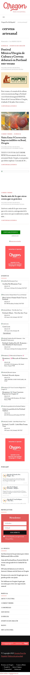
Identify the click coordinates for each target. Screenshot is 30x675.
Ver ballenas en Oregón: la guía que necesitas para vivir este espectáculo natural (13, 583)
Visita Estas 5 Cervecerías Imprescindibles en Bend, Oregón (13, 140)
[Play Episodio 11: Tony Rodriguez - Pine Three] (5, 500)
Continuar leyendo (9, 106)
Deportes (5, 612)
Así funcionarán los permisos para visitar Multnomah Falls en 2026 (15, 555)
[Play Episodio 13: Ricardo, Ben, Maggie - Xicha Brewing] (5, 476)
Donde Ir (4, 46)
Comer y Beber (6, 134)
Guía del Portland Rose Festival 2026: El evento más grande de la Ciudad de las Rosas (14, 562)
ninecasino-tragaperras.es (9, 673)
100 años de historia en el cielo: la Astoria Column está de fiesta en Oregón (15, 570)
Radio (3, 625)
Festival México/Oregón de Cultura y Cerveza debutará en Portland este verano (14, 57)
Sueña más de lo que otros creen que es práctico (13, 197)
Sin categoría (7, 630)
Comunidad (6, 608)
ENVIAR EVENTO (10, 232)
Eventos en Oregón (17, 46)
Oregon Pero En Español (12, 68)
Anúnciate (17, 669)
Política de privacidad (15, 656)
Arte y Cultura (7, 599)
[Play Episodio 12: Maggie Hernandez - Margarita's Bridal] (5, 488)
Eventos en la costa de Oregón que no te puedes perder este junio (14, 576)
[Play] (5, 476)
